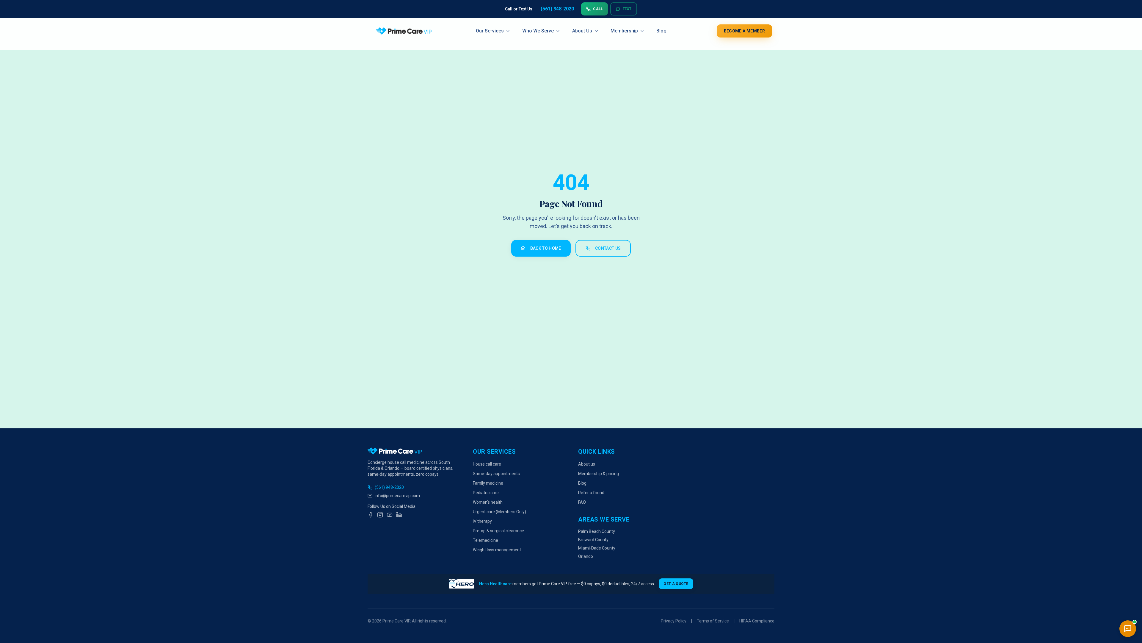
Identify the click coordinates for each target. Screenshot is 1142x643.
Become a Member (744, 31)
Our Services (490, 31)
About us (586, 464)
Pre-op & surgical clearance (498, 530)
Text (627, 9)
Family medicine (488, 483)
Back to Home (545, 248)
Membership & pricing (598, 473)
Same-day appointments (496, 473)
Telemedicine (485, 540)
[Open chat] (1127, 628)
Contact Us (608, 248)
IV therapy (482, 521)
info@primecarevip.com (397, 495)
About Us (582, 31)
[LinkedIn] (399, 515)
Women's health (488, 502)
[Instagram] (380, 515)
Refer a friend (591, 492)
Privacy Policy (673, 621)
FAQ (582, 502)
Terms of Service (713, 621)
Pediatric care (486, 492)
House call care (487, 464)
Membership (624, 31)
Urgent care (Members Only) (499, 511)
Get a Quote (675, 584)
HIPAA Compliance (756, 621)
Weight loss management (497, 549)
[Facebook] (371, 515)
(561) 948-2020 (389, 487)
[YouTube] (390, 515)
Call (598, 9)
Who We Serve (538, 31)
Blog (661, 31)
